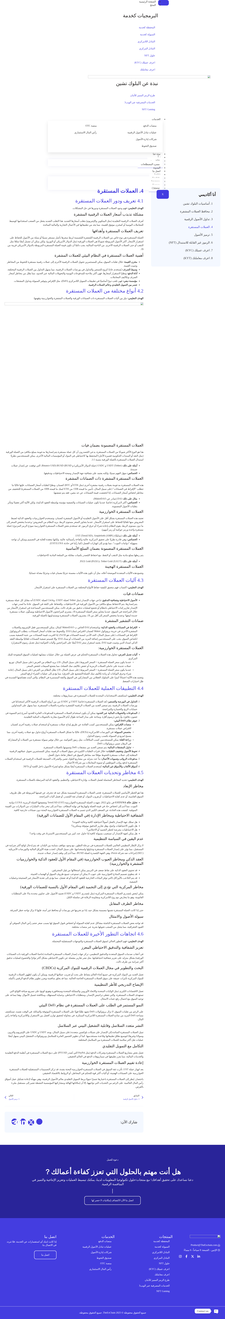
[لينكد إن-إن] (198, 1256)
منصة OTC (91, 125)
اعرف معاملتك (147, 69)
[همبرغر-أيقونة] (163, 2)
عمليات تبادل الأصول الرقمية (142, 132)
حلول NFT (149, 55)
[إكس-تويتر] (192, 1256)
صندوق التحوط (149, 146)
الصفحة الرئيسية (147, 1)
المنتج (153, 5)
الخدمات (156, 119)
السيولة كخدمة (147, 34)
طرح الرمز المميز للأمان (142, 95)
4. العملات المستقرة (200, 227)
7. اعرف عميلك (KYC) (199, 250)
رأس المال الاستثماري (85, 132)
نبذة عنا (156, 154)
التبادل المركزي (147, 48)
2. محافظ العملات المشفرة (196, 211)
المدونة (156, 167)
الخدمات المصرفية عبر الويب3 (139, 102)
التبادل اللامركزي (146, 41)
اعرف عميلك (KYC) (144, 62)
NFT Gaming (148, 109)
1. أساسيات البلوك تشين (198, 203)
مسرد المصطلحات (150, 164)
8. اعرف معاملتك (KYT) (198, 258)
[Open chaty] (216, 1311)
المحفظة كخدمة (147, 27)
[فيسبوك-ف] (186, 1256)
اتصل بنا (156, 171)
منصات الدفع (150, 125)
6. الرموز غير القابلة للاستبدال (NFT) (191, 242)
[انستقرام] (180, 1256)
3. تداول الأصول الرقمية (198, 219)
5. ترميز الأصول (203, 234)
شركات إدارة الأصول (146, 139)
